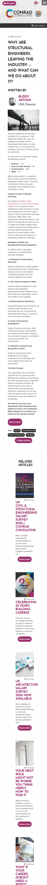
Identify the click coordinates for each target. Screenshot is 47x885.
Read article (24, 559)
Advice (17, 431)
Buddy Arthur (25, 98)
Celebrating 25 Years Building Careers (26, 608)
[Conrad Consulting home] (19, 14)
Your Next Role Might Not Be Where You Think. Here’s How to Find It (24, 783)
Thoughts (30, 435)
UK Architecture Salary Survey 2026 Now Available (27, 690)
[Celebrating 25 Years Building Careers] (38, 14)
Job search (39, 25)
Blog (9, 37)
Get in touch (15, 422)
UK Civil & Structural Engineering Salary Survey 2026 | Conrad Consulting (26, 516)
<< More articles (23, 440)
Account (10, 3)
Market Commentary (16, 435)
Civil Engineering (29, 431)
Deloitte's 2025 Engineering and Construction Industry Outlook (23, 203)
